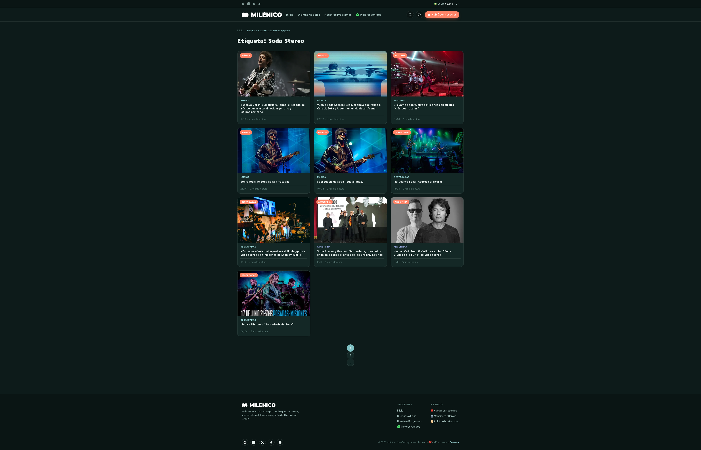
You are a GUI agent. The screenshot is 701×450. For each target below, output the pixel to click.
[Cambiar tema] (419, 14)
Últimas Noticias (309, 14)
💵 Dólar (443, 3)
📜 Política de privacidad (444, 421)
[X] (262, 442)
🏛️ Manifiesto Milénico (443, 416)
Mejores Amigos (369, 14)
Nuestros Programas (338, 14)
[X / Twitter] (254, 4)
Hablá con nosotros (444, 14)
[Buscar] (410, 14)
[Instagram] (248, 3)
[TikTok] (259, 4)
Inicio (290, 14)
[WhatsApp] (280, 442)
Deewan (454, 442)
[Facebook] (243, 3)
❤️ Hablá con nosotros (443, 410)
